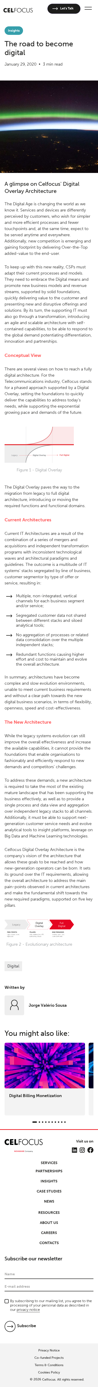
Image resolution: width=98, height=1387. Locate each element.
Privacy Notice (49, 1350)
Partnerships (49, 1171)
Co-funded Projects (49, 1358)
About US (49, 1222)
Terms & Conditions (49, 1365)
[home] (18, 8)
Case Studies (49, 1191)
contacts (49, 1243)
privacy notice (28, 1309)
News (49, 1201)
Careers (49, 1233)
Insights (49, 1181)
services (49, 1163)
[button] (87, 8)
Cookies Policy (49, 1372)
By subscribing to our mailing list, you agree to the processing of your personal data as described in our (51, 1305)
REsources (49, 1212)
